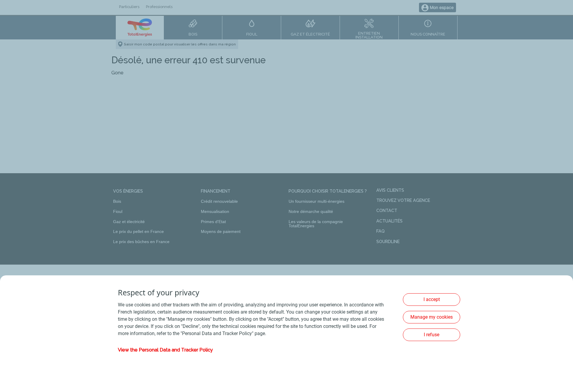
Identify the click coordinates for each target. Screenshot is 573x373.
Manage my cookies (431, 317)
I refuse (431, 334)
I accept (431, 299)
